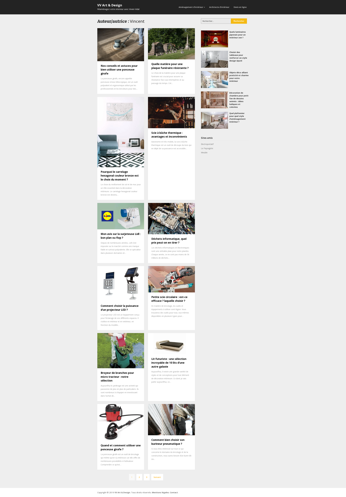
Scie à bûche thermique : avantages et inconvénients (169, 134)
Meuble (204, 152)
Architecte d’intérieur (219, 7)
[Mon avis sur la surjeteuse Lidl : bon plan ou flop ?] (120, 215)
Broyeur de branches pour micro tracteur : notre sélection (117, 376)
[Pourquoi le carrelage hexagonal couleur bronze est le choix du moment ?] (120, 131)
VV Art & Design (109, 5)
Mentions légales (160, 492)
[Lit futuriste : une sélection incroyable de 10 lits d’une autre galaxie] (171, 343)
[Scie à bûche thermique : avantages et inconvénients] (171, 112)
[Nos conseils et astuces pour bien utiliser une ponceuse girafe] (120, 44)
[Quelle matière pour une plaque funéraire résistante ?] (171, 43)
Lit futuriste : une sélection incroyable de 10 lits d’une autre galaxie (168, 362)
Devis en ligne (240, 7)
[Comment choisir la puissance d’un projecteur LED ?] (120, 283)
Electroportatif (207, 144)
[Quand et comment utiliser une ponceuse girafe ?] (120, 422)
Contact (174, 492)
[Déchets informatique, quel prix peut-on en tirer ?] (171, 218)
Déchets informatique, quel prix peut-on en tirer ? (169, 241)
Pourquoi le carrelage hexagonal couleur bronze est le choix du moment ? (120, 175)
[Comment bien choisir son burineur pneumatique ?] (171, 419)
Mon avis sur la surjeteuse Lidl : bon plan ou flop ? (121, 236)
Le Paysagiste (207, 148)
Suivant (157, 477)
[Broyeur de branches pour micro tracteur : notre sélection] (120, 350)
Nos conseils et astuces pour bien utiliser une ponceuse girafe (119, 69)
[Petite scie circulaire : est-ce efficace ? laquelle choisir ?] (171, 279)
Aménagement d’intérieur (191, 7)
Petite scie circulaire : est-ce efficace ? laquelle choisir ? (169, 299)
